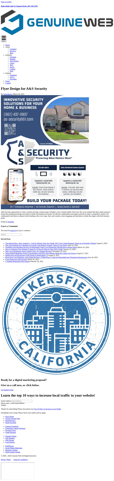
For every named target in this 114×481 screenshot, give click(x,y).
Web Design (14, 61)
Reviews (13, 51)
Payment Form (10, 430)
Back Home (9, 417)
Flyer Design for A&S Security (16, 259)
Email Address (6, 401)
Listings (12, 69)
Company (13, 49)
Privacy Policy (6, 460)
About (7, 47)
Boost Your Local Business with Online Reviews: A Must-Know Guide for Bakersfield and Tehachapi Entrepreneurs (46, 257)
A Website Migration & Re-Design (17, 261)
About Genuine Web (12, 419)
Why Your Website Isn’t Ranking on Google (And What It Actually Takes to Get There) (36, 245)
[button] (3, 405)
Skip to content (6, 2)
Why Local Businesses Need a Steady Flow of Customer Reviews (28, 251)
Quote (7, 81)
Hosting (12, 59)
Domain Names (10, 436)
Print (11, 71)
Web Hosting (10, 438)
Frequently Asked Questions (15, 428)
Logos (12, 63)
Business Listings (11, 450)
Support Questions (11, 426)
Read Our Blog (10, 423)
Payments (13, 79)
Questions (13, 75)
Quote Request (10, 432)
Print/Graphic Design (12, 452)
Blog (11, 53)
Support (8, 73)
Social (12, 67)
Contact (8, 83)
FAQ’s (12, 77)
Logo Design (10, 442)
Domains (13, 57)
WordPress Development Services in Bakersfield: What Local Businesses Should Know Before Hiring (41, 247)
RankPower (9, 446)
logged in (13, 230)
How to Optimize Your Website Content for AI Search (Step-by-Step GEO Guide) (34, 249)
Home (7, 45)
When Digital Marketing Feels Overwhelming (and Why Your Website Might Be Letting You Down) (40, 253)
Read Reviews (10, 421)
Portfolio (11, 222)
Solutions (8, 55)
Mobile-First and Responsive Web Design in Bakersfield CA (26, 255)
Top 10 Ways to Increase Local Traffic (47, 409)
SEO (11, 65)
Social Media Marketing (13, 448)
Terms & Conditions (20, 460)
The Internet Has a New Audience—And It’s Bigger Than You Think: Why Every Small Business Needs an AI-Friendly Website (50, 243)
